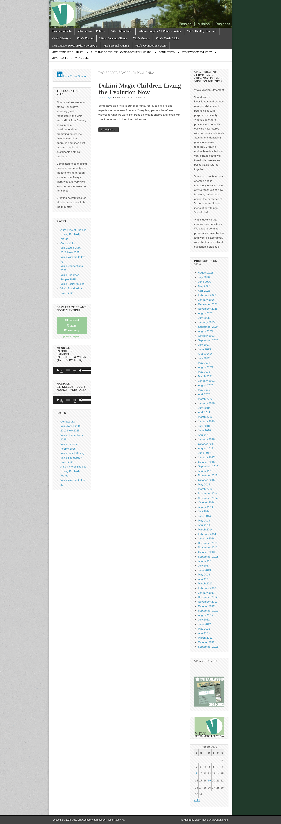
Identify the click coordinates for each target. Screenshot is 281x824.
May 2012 (204, 628)
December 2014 (208, 493)
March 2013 (205, 583)
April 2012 (204, 633)
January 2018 (206, 439)
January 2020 (206, 403)
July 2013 (204, 565)
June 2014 (204, 515)
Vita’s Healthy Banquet (201, 31)
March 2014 (205, 529)
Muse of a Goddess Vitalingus (86, 819)
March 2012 (205, 637)
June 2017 (204, 452)
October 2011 (206, 642)
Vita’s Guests (141, 38)
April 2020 (204, 394)
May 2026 (204, 286)
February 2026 (207, 295)
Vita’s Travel (85, 38)
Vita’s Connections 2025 (151, 45)
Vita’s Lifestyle (61, 38)
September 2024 (208, 326)
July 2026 (204, 277)
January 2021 (206, 380)
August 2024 (205, 331)
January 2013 (206, 592)
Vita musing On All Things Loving (159, 31)
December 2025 (208, 304)
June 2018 (204, 430)
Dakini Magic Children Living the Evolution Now (139, 89)
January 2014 (206, 538)
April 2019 (204, 412)
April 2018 (204, 434)
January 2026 (206, 299)
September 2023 (208, 340)
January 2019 (206, 421)
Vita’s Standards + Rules (67, 52)
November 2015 (208, 475)
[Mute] (81, 370)
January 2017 (206, 457)
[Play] (58, 370)
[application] (72, 370)
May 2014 (204, 520)
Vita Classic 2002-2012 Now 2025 (74, 45)
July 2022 (204, 358)
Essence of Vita (62, 31)
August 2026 (205, 272)
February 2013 (207, 588)
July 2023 (204, 344)
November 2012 (208, 601)
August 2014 (205, 507)
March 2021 (205, 376)
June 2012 (204, 624)
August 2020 (205, 385)
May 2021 (204, 371)
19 (209, 780)
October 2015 (206, 479)
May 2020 (204, 389)
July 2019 (204, 407)
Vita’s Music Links (167, 38)
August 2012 (205, 615)
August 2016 (205, 470)
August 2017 (205, 448)
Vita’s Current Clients (113, 38)
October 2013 (206, 552)
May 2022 (204, 362)
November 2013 (208, 547)
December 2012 (208, 597)
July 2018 (204, 425)
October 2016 (206, 462)
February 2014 (207, 534)
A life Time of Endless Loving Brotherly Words (121, 52)
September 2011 (208, 646)
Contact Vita (167, 52)
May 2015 (204, 484)
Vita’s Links (82, 58)
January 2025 (206, 322)
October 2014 (206, 502)
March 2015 (205, 488)
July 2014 (204, 511)
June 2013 (204, 570)
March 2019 (205, 416)
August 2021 (205, 367)
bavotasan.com (220, 819)
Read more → (108, 129)
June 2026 (204, 281)
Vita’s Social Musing (116, 45)
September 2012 (208, 610)
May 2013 (204, 574)
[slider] (85, 370)
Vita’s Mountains (121, 31)
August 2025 (205, 313)
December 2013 (208, 543)
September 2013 (208, 556)
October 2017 (206, 443)
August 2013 (205, 560)
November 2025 (208, 308)
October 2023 (206, 335)
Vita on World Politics (91, 31)
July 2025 (204, 317)
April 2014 (204, 524)
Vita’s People (60, 58)
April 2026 (204, 290)
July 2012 (204, 619)
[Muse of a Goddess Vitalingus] (140, 14)
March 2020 (205, 398)
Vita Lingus (106, 97)
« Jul (197, 800)
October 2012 (206, 606)
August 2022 (205, 353)
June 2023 (204, 349)
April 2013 (204, 579)
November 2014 (208, 498)
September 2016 (208, 466)
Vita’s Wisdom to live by (197, 52)
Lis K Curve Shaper (75, 76)
